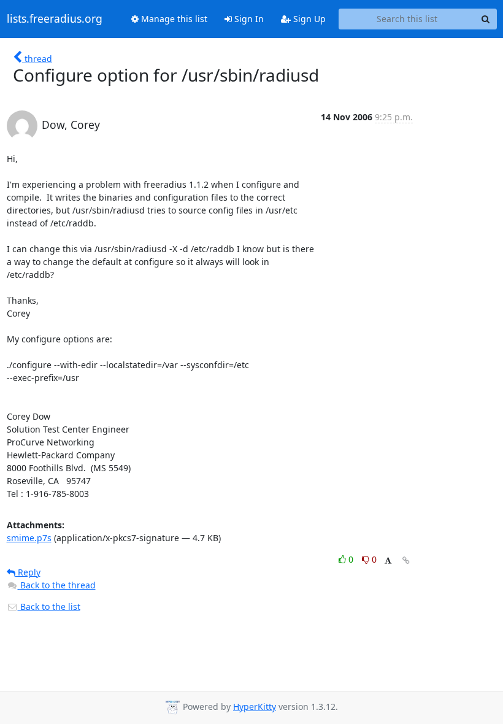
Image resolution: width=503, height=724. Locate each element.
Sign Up (308, 19)
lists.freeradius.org (54, 19)
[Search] (486, 19)
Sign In (248, 19)
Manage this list (173, 19)
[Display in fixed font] (388, 561)
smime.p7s (29, 538)
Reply (27, 572)
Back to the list (49, 606)
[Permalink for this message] (406, 560)
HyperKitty (254, 706)
